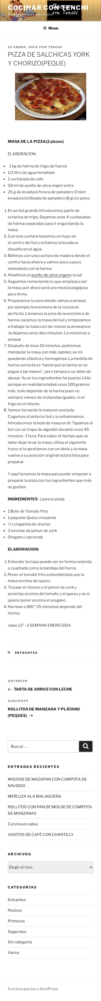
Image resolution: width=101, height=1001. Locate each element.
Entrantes (26, 653)
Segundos (17, 931)
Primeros (16, 921)
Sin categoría (20, 942)
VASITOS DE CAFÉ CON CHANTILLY (41, 834)
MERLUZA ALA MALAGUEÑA (34, 796)
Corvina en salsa (23, 824)
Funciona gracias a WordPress (33, 989)
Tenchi (55, 47)
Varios (13, 952)
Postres (15, 910)
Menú (53, 28)
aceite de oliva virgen (50, 275)
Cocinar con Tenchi (48, 7)
